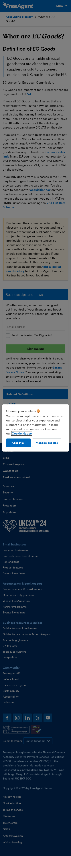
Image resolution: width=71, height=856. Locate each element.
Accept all (18, 442)
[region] (35, 428)
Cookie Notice (22, 433)
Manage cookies (47, 442)
